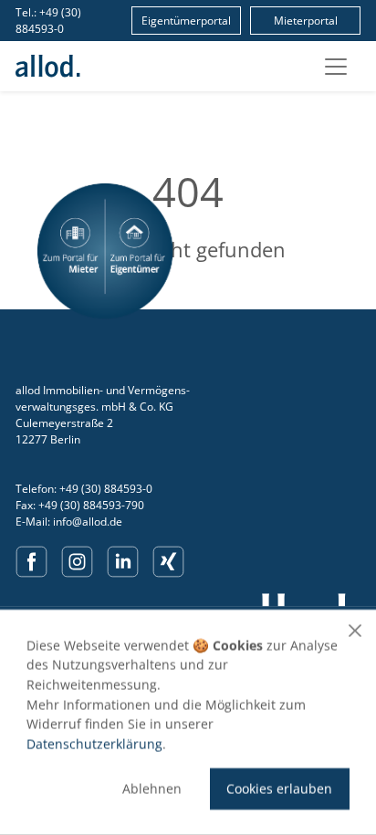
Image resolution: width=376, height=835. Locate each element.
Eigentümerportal (186, 20)
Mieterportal (306, 20)
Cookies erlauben (279, 789)
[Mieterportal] (71, 251)
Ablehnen (152, 789)
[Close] (355, 631)
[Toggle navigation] (335, 66)
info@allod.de (87, 521)
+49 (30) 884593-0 (48, 21)
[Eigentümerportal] (139, 251)
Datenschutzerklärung (94, 743)
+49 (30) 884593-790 (91, 505)
